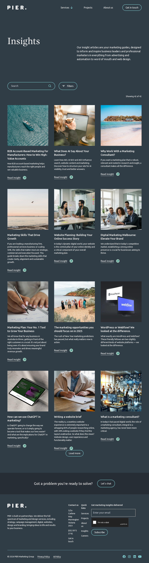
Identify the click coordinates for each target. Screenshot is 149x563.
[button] (66, 7)
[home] (16, 8)
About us (108, 7)
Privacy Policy (44, 556)
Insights (84, 531)
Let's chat (106, 483)
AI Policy (57, 556)
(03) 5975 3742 (72, 532)
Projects (88, 7)
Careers (84, 536)
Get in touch (132, 7)
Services (85, 513)
